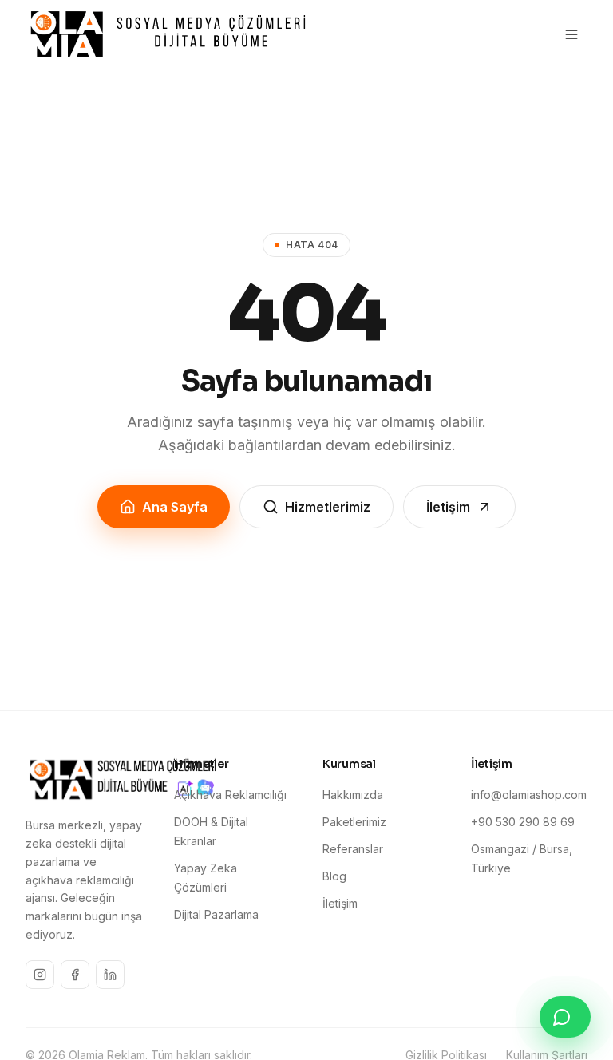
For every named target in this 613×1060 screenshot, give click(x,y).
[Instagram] (40, 974)
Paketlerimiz (354, 822)
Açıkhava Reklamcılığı (230, 794)
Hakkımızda (352, 794)
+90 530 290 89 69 (523, 822)
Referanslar (352, 849)
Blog (334, 876)
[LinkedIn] (110, 974)
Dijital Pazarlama (216, 914)
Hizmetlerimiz (327, 507)
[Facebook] (75, 974)
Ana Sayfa (175, 507)
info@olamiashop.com (529, 794)
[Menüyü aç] (571, 34)
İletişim (448, 507)
